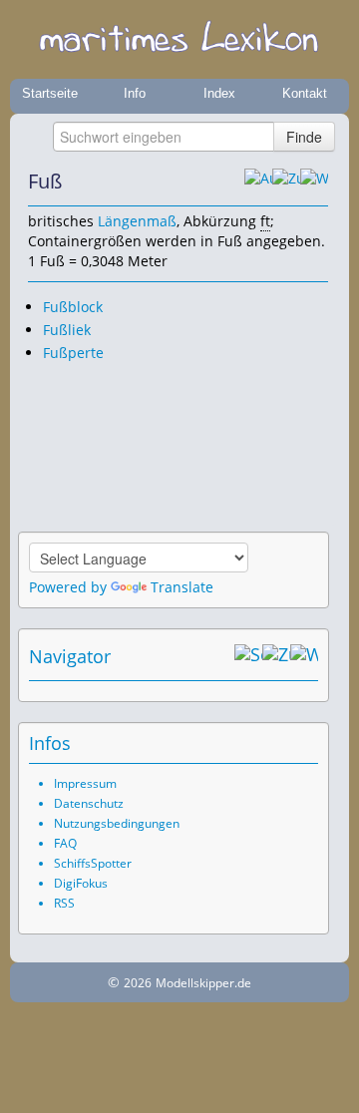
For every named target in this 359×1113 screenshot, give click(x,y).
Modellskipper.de (203, 982)
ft (265, 220)
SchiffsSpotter (93, 863)
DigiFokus (81, 883)
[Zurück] (286, 181)
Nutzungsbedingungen (117, 823)
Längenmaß (137, 220)
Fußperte (73, 352)
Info (135, 93)
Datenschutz (89, 803)
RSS (64, 903)
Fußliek (67, 329)
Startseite (50, 93)
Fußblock (73, 306)
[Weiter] (314, 181)
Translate (182, 586)
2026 (138, 982)
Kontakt (304, 93)
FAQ (65, 843)
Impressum (85, 783)
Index (219, 93)
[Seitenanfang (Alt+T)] (248, 656)
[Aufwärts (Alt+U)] (258, 181)
